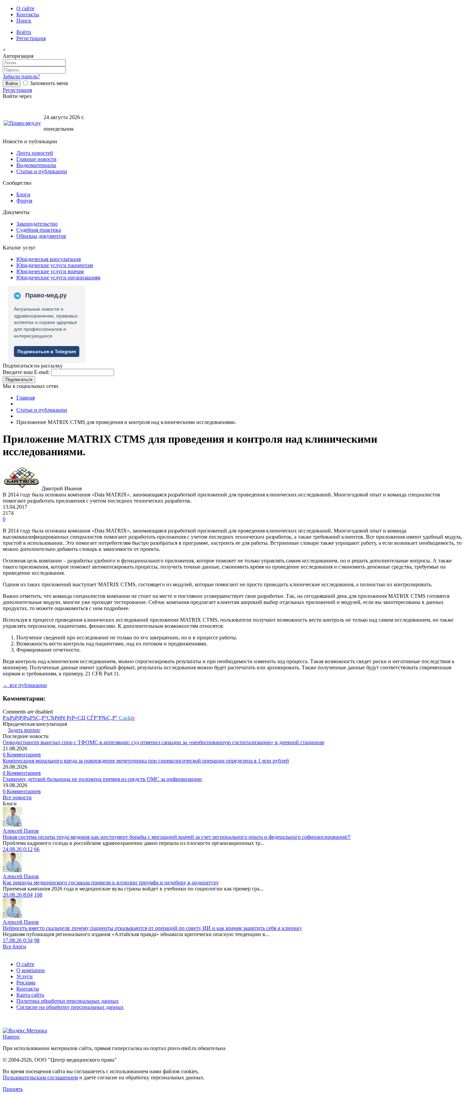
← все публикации (25, 685)
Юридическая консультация (48, 259)
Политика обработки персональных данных (67, 1001)
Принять (13, 1089)
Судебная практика (38, 230)
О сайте (25, 8)
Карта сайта (30, 995)
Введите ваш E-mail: (26, 372)
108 (38, 895)
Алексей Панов (21, 831)
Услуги (24, 976)
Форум (24, 200)
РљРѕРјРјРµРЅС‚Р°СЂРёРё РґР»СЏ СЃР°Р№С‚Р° (69, 718)
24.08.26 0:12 (18, 849)
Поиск (23, 20)
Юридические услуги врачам (50, 271)
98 (36, 940)
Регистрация (31, 38)
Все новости (17, 797)
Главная (25, 398)
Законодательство (37, 224)
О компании (30, 970)
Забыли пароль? (21, 76)
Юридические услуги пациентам (54, 265)
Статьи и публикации (41, 171)
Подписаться (18, 379)
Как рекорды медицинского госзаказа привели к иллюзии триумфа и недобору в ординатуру (111, 882)
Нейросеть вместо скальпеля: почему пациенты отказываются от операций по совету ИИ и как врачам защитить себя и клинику (152, 928)
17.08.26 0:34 (18, 940)
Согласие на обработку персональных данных (70, 1007)
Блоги (23, 194)
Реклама (25, 982)
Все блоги (14, 946)
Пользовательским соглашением (40, 1077)
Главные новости (36, 159)
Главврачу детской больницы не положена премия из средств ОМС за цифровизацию (102, 779)
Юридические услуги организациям (58, 277)
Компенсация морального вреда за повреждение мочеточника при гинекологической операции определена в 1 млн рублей (146, 761)
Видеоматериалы (36, 165)
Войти (23, 32)
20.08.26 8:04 (18, 895)
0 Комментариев (22, 754)
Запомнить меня (48, 83)
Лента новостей (34, 153)
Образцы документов (41, 236)
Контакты (27, 14)
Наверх (11, 1037)
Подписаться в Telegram (46, 351)
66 (36, 849)
